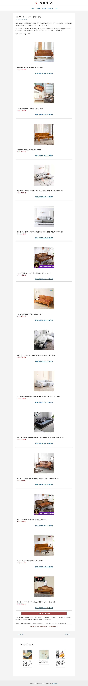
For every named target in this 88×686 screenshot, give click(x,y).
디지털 (44, 8)
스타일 (38, 8)
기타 (56, 8)
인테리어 (50, 8)
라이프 (32, 8)
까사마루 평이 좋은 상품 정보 (43, 661)
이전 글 (20, 634)
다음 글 (67, 634)
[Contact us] (55, 683)
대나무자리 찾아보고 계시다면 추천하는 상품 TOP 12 (27, 663)
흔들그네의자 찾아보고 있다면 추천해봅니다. (60, 663)
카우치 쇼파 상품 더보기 (44, 613)
